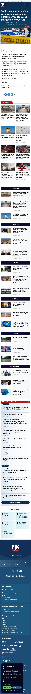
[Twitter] (13, 571)
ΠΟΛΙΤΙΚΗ (16, 224)
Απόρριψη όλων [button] (17, 687)
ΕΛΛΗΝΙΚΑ (12, 556)
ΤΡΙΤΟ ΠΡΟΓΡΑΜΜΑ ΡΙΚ (8, 630)
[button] (3, 680)
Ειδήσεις (10, 562)
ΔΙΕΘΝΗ (16, 333)
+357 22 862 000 (8, 589)
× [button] (21, 664)
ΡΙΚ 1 (3, 619)
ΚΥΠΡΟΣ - (4, 442)
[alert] (12, 678)
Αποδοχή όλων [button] (7, 687)
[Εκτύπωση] (15, 94)
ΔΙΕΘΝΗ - (4, 416)
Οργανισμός (25, 564)
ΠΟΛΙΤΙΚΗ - (4, 435)
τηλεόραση (14, 1)
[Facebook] (10, 571)
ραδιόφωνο (21, 1)
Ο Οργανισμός (5, 609)
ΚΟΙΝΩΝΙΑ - (5, 426)
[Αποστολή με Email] (12, 94)
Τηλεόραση (17, 562)
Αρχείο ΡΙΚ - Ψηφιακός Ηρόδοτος (11, 611)
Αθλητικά (5, 564)
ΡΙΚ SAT (4, 624)
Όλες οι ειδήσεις (15, 502)
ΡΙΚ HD (4, 622)
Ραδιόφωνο (25, 562)
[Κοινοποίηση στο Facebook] (5, 94)
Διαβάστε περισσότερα (13, 677)
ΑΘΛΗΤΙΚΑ (16, 367)
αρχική (3, 1)
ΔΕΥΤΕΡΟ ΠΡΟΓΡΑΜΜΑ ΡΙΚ (9, 628)
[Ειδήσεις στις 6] (8, 524)
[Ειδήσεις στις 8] (8, 515)
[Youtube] (20, 571)
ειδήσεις (8, 1)
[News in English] (8, 533)
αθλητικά (27, 1)
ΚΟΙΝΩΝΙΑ (27, 27)
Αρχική (5, 562)
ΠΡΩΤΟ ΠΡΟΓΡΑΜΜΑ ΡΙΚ (9, 626)
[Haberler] (23, 524)
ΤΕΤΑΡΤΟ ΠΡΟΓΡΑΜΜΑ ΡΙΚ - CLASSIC (12, 632)
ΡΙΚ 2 (3, 621)
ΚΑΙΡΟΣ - (4, 454)
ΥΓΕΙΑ (16, 299)
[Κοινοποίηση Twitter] (8, 94)
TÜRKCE (19, 556)
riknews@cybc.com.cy (10, 593)
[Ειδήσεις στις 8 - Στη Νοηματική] (23, 515)
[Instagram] (16, 571)
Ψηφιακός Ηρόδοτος (14, 564)
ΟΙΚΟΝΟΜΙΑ (16, 263)
